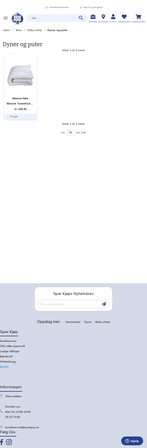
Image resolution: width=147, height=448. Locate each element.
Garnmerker (73, 322)
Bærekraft (6, 356)
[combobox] (57, 18)
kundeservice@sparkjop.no (22, 427)
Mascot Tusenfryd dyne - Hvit (20, 103)
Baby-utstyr (35, 30)
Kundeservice (8, 341)
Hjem (6, 30)
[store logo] (17, 18)
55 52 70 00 (12, 417)
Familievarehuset (57, 7)
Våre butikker (13, 396)
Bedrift (4, 366)
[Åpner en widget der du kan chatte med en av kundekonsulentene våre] (132, 441)
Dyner (88, 322)
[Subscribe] (104, 304)
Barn (19, 30)
